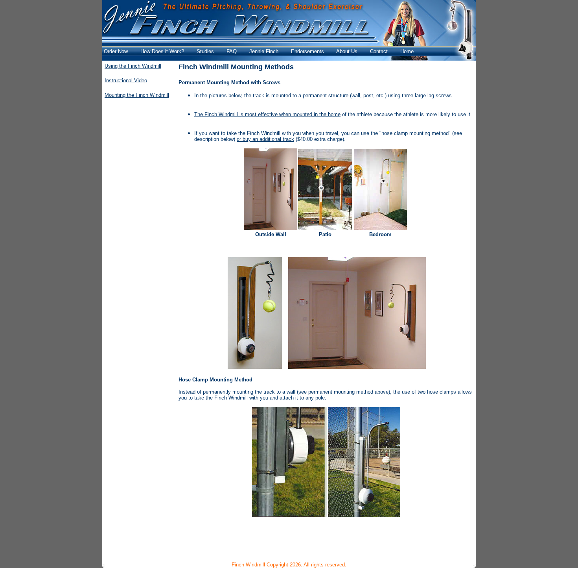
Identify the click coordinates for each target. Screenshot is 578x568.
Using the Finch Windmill (133, 66)
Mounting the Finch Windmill (137, 95)
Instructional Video (126, 80)
